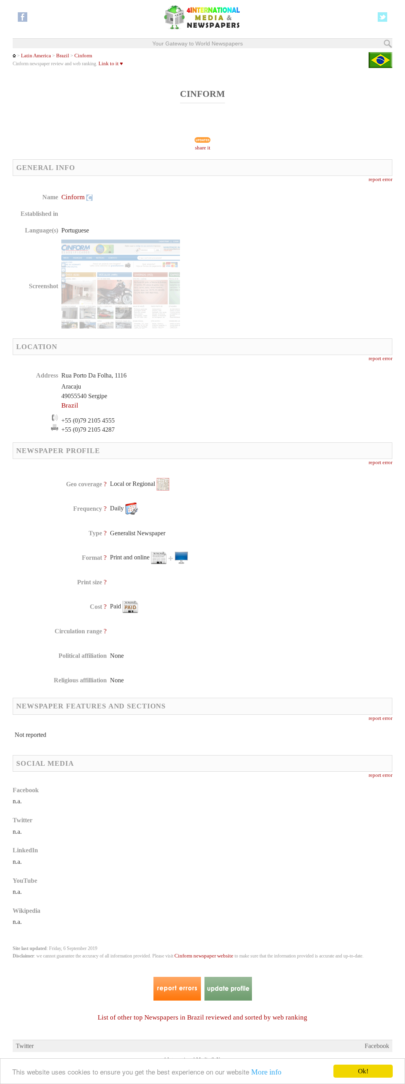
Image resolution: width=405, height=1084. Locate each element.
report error (380, 179)
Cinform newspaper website (203, 956)
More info (266, 1072)
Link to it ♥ (110, 63)
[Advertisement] (266, 243)
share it (202, 148)
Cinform (83, 56)
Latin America (36, 56)
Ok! (363, 1071)
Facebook (377, 1045)
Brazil (62, 56)
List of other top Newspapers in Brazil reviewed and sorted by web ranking (202, 1017)
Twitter (25, 1045)
